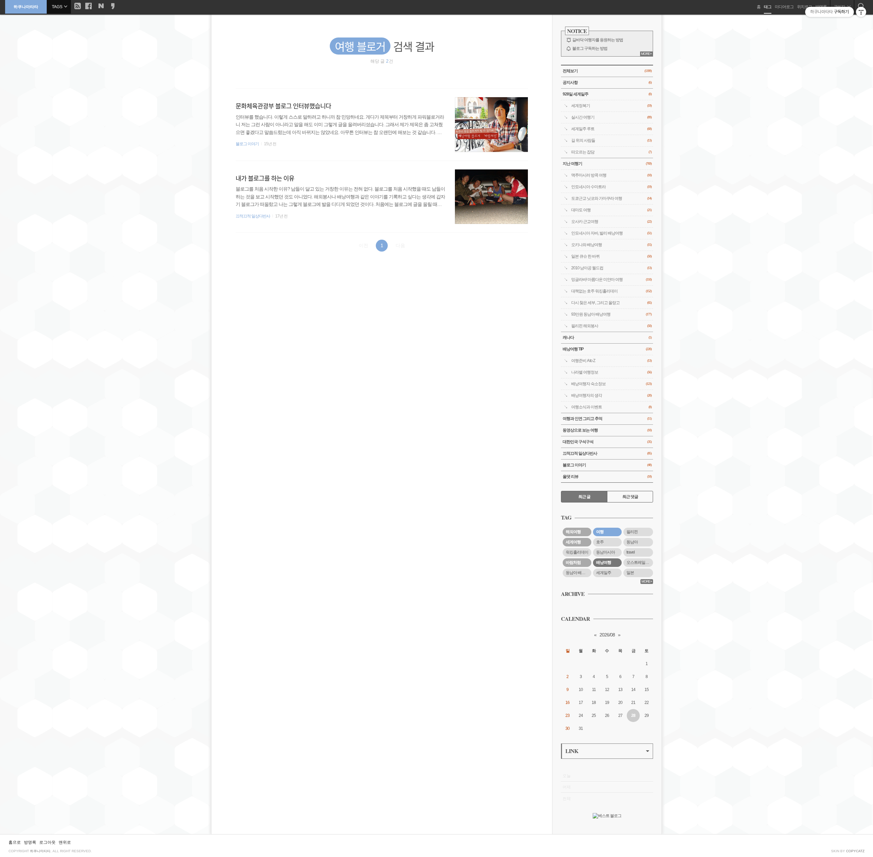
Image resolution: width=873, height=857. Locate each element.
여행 (600, 531)
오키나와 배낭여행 (611, 244)
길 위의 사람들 (611, 140)
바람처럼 (573, 562)
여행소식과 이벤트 (611, 407)
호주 (600, 542)
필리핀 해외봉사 (611, 326)
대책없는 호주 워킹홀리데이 (611, 291)
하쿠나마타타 (26, 6)
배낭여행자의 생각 (611, 395)
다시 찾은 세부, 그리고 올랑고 (611, 302)
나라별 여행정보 (611, 372)
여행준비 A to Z (611, 360)
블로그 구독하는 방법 (589, 48)
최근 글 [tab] (584, 496)
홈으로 (15, 842)
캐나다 (607, 337)
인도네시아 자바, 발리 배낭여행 (611, 233)
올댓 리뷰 (607, 476)
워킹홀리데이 (577, 552)
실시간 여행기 (611, 117)
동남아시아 (605, 552)
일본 (630, 572)
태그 (767, 6)
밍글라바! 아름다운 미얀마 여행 (611, 279)
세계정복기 (611, 105)
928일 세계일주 (607, 94)
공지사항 (607, 82)
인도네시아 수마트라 (611, 186)
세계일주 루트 (611, 128)
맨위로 (65, 842)
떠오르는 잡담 (611, 152)
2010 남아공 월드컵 (611, 268)
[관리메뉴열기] (861, 12)
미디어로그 (784, 6)
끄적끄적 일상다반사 (253, 216)
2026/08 (607, 634)
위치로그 (804, 6)
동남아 (632, 542)
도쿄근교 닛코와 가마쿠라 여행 (611, 198)
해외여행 (573, 531)
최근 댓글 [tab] (630, 496)
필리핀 (632, 531)
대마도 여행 (611, 210)
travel (630, 552)
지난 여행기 (607, 163)
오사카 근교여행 (611, 221)
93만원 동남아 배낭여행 (611, 314)
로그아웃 (47, 842)
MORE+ (646, 54)
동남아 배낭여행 (578, 572)
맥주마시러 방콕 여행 (611, 175)
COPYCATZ (855, 851)
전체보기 (607, 71)
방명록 (30, 842)
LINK (571, 751)
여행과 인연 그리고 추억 (607, 418)
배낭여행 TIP (607, 349)
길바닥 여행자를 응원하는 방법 (597, 39)
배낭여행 (603, 562)
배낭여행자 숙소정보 (611, 383)
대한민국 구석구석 (607, 441)
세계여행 (573, 542)
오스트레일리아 (639, 562)
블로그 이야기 (247, 143)
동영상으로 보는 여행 (607, 430)
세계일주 (603, 572)
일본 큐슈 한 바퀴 (611, 256)
